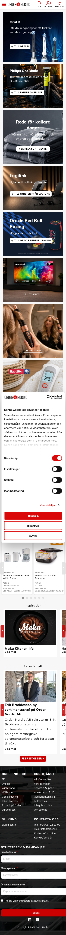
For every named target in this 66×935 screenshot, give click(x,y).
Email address (9, 852)
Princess (40, 572)
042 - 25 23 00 (51, 824)
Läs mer (10, 651)
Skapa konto (9, 824)
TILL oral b (21, 46)
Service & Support (44, 788)
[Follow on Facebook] (37, 920)
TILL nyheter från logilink (32, 193)
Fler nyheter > (33, 758)
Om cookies (40, 809)
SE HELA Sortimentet (34, 148)
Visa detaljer (47, 505)
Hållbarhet (8, 792)
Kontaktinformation (45, 833)
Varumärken (8, 809)
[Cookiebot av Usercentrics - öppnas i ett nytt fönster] (47, 397)
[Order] (19, 4)
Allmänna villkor (43, 779)
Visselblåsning (10, 796)
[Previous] (2, 568)
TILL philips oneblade (28, 92)
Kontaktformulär (43, 837)
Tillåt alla (33, 515)
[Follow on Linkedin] (30, 920)
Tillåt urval (33, 525)
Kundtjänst (44, 774)
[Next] (64, 568)
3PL (4, 779)
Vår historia (8, 788)
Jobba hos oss (10, 801)
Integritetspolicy (43, 805)
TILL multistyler (33, 350)
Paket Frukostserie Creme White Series (16, 576)
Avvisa (33, 535)
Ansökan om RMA (44, 792)
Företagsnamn (9, 868)
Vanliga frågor (42, 783)
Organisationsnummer (14, 884)
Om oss (6, 783)
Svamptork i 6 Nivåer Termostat (45, 576)
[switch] (57, 469)
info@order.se (49, 829)
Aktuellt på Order (11, 805)
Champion (8, 572)
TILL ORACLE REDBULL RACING (32, 240)
